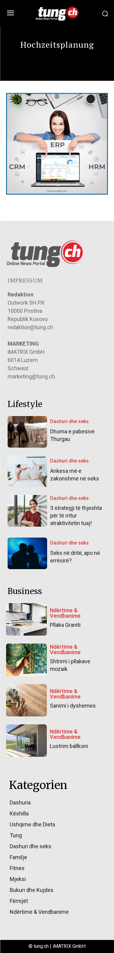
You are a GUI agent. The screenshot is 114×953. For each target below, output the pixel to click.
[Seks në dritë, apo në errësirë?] (27, 553)
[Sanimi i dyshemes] (26, 700)
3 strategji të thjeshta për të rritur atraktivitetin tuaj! (76, 515)
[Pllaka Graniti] (26, 619)
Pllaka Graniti (65, 625)
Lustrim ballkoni (69, 746)
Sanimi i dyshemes (73, 705)
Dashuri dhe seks (69, 421)
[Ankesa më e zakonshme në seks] (27, 471)
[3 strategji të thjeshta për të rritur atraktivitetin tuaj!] (27, 511)
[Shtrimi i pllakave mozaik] (26, 660)
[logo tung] (57, 13)
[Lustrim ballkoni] (26, 740)
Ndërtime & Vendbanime (65, 613)
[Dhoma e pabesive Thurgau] (27, 432)
